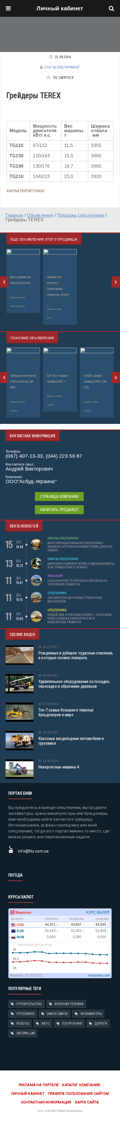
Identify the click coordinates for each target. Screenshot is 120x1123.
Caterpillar (25, 1033)
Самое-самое (57, 1014)
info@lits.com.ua (33, 851)
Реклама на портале (39, 1085)
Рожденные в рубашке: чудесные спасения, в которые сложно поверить (76, 655)
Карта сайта (87, 1102)
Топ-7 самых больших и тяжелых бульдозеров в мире (66, 712)
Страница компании (59, 496)
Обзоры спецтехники (62, 538)
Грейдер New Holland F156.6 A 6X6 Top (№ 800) (23, 381)
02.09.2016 (50, 704)
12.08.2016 (50, 761)
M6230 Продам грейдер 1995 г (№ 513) (95, 381)
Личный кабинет (60, 8)
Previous (4, 282)
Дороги (101, 1023)
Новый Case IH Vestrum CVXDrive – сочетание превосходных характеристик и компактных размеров (79, 618)
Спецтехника (57, 593)
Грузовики (25, 1014)
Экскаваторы (91, 1014)
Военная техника (69, 1004)
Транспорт (55, 576)
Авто (46, 1023)
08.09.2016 (50, 675)
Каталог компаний (81, 1085)
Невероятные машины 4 (59, 767)
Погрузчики (72, 1023)
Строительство (29, 1004)
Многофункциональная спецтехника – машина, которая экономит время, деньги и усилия (79, 547)
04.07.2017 (50, 647)
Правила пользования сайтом (78, 1093)
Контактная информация (46, 1102)
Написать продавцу (59, 509)
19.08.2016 (50, 732)
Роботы (22, 1023)
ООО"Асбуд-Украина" (62, 67)
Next (116, 282)
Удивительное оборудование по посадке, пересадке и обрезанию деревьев (74, 683)
